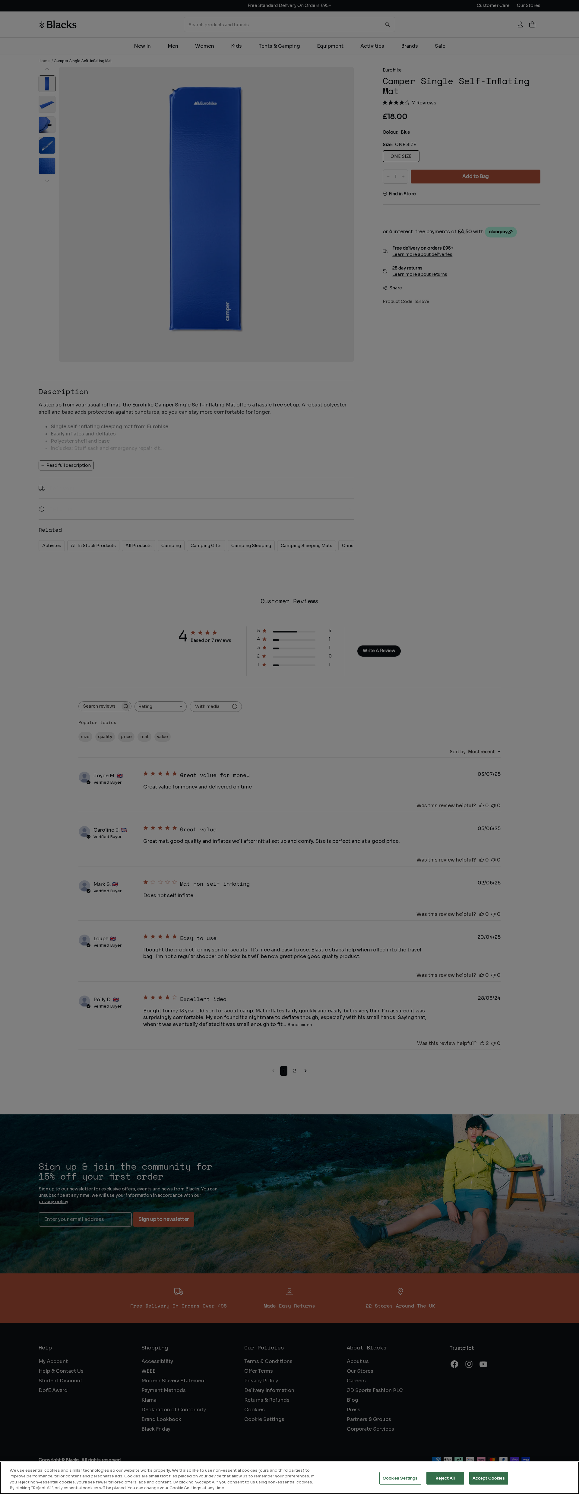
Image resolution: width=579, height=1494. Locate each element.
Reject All (444, 1478)
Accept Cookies (489, 1478)
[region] (289, 1477)
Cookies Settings (400, 1478)
